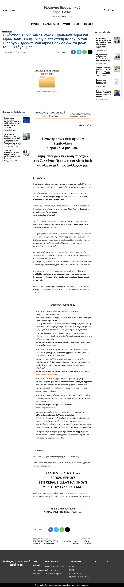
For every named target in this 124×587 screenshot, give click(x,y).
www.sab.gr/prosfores (46, 407)
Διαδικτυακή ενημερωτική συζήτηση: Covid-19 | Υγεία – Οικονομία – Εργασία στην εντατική (12, 122)
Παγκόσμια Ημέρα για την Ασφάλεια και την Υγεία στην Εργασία (103, 93)
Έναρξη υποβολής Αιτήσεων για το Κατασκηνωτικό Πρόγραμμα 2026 (103, 70)
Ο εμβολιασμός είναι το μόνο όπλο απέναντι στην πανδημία (78, 542)
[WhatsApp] (84, 52)
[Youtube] (113, 10)
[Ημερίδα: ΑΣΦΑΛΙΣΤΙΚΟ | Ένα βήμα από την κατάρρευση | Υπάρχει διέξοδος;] (26, 152)
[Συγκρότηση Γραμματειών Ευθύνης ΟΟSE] (117, 82)
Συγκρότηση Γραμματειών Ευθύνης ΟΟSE (102, 82)
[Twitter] (108, 10)
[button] (119, 10)
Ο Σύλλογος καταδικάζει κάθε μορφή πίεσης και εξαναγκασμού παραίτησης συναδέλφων (103, 43)
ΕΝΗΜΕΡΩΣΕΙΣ (7, 31)
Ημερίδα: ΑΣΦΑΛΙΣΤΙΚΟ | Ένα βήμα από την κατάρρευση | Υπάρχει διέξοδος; (13, 154)
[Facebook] (104, 10)
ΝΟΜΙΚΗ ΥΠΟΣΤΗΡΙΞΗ (79, 576)
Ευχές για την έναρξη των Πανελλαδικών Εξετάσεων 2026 (103, 57)
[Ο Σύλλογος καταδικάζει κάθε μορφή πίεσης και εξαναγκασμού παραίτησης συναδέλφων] (117, 40)
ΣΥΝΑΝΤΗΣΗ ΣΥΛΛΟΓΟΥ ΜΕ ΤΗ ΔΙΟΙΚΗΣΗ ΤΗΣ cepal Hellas (45, 542)
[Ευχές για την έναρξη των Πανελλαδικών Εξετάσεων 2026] (117, 56)
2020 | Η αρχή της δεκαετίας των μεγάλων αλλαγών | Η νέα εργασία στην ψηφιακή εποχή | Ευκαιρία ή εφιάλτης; (12, 139)
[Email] (90, 52)
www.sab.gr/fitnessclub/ (46, 374)
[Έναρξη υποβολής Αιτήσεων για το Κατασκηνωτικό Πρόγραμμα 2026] (117, 69)
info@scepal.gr (56, 574)
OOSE (71, 570)
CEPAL (72, 566)
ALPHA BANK (75, 573)
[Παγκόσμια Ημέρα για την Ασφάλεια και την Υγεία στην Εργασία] (117, 93)
